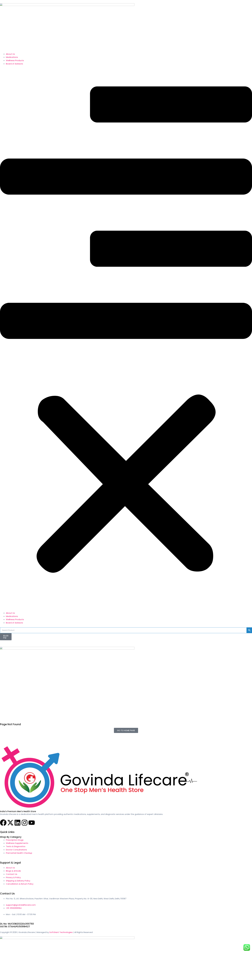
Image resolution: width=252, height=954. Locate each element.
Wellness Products (15, 60)
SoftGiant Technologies (61, 932)
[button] (126, 339)
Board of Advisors (14, 63)
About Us (10, 54)
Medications (12, 57)
